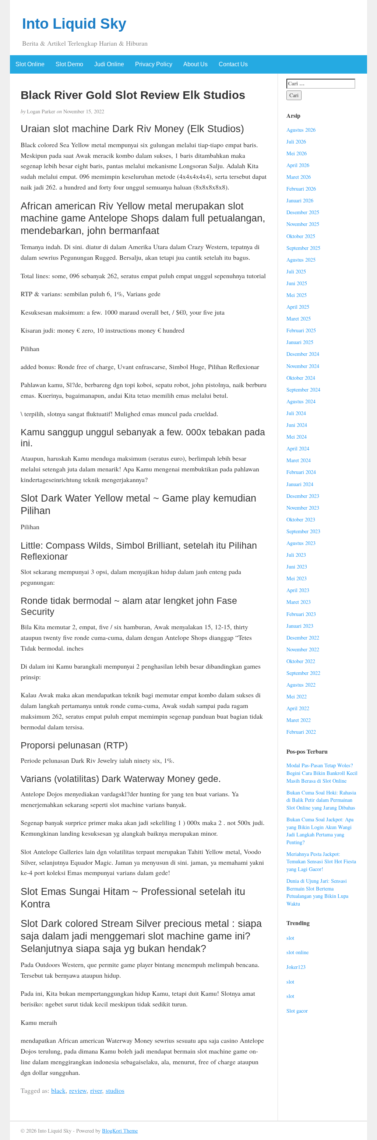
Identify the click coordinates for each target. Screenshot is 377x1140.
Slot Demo (69, 64)
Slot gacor (297, 1010)
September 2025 (303, 247)
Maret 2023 (298, 601)
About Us (195, 64)
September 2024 (303, 389)
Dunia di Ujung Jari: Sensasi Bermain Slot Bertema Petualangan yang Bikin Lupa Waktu (317, 892)
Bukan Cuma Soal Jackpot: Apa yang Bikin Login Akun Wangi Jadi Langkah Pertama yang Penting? (319, 831)
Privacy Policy (153, 64)
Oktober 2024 (300, 377)
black (58, 1090)
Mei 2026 (296, 153)
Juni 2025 (296, 283)
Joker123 (296, 966)
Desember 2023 (302, 495)
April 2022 (297, 708)
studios (115, 1090)
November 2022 (302, 649)
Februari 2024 (301, 471)
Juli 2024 (296, 413)
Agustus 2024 (301, 401)
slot (290, 937)
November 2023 (302, 507)
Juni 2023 (296, 566)
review (78, 1090)
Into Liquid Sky (74, 23)
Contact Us (233, 64)
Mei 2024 (296, 436)
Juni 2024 (296, 424)
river (96, 1090)
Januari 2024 (299, 484)
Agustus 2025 (301, 259)
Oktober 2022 (300, 661)
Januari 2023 (299, 625)
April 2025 (297, 306)
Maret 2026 (298, 176)
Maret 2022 (298, 719)
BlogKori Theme (120, 1130)
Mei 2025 (296, 294)
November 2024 (302, 365)
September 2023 (303, 531)
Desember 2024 (302, 353)
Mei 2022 (296, 696)
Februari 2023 (301, 613)
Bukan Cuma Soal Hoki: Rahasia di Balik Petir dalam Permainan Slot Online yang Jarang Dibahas (321, 800)
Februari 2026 (301, 188)
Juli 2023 (296, 554)
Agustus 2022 (301, 684)
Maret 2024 (298, 460)
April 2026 (297, 165)
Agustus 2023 (301, 542)
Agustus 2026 (301, 129)
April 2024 (297, 448)
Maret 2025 (298, 318)
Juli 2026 (296, 141)
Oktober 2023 (300, 519)
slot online (297, 952)
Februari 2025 (301, 330)
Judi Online (109, 64)
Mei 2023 (296, 578)
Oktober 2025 (300, 236)
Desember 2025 (302, 212)
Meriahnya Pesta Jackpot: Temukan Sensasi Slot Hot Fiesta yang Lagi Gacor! (321, 861)
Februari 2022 (301, 731)
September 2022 (303, 672)
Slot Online (30, 64)
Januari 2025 (299, 342)
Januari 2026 (299, 200)
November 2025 (302, 223)
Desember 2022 (302, 637)
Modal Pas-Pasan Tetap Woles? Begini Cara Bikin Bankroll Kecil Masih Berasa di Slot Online (321, 773)
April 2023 (297, 590)
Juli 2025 (296, 271)
